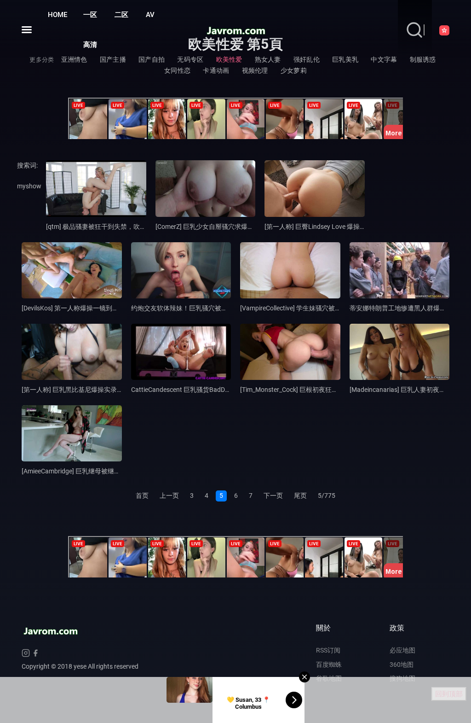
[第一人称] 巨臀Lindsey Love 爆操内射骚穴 (324, 226)
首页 (142, 495)
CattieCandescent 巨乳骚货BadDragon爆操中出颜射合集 (212, 389)
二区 (121, 15)
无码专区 (190, 59)
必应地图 (402, 650)
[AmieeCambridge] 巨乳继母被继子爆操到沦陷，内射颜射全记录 (113, 471)
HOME (57, 15)
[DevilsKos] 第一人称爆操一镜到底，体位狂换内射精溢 (99, 308)
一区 (90, 15)
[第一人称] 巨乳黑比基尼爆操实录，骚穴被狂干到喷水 (98, 389)
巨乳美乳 (345, 59)
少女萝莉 (294, 70)
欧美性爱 (229, 59)
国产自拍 (151, 59)
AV (150, 15)
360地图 (402, 664)
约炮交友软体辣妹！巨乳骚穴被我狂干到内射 (195, 308)
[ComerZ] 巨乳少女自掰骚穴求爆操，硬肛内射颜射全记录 (236, 226)
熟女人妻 (268, 59)
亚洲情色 (74, 59)
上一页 (169, 495)
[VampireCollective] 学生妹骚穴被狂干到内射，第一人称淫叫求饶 (332, 308)
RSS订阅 (328, 650)
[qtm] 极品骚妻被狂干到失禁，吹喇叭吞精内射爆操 (118, 226)
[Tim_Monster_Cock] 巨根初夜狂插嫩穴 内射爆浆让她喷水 (322, 389)
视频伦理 (255, 70)
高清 (90, 45)
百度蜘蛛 (329, 664)
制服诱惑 (423, 59)
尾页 (300, 495)
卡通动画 (216, 70)
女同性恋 (177, 70)
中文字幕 (384, 59)
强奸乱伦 (306, 59)
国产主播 (113, 59)
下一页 (273, 495)
